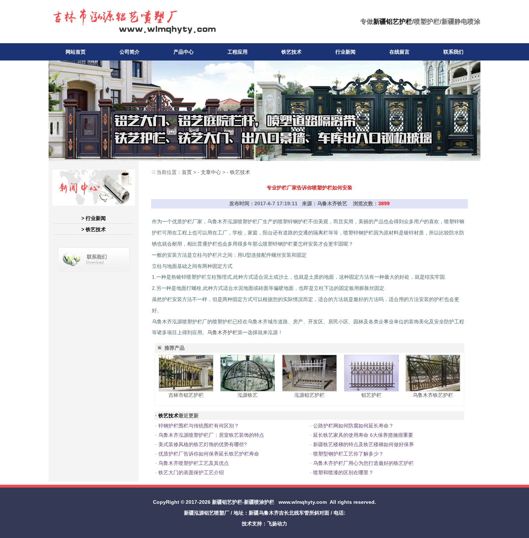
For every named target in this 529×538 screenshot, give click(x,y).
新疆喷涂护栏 (259, 502)
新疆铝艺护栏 (392, 21)
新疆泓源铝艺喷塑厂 (206, 513)
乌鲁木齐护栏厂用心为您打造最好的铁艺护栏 (363, 463)
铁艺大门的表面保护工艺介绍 (191, 472)
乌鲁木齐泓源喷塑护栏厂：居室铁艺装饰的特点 (211, 435)
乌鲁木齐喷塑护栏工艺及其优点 (193, 463)
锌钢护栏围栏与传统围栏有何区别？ (198, 426)
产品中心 (183, 52)
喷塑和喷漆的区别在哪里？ (343, 472)
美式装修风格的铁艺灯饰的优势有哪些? (202, 444)
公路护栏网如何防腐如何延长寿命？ (353, 426)
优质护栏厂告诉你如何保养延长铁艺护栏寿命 (208, 454)
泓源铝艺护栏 (309, 395)
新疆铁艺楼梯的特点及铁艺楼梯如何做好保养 (363, 444)
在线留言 (399, 52)
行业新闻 (345, 52)
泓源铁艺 (248, 395)
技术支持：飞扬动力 (264, 523)
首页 (187, 172)
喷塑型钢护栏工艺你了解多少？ (348, 454)
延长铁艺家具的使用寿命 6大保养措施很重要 (363, 435)
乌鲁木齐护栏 (222, 332)
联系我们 (453, 52)
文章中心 (211, 172)
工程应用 (237, 52)
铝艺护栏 (371, 395)
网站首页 (75, 52)
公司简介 (129, 52)
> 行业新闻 (93, 218)
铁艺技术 (291, 52)
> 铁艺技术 (93, 229)
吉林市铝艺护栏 (186, 395)
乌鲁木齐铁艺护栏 (433, 395)
